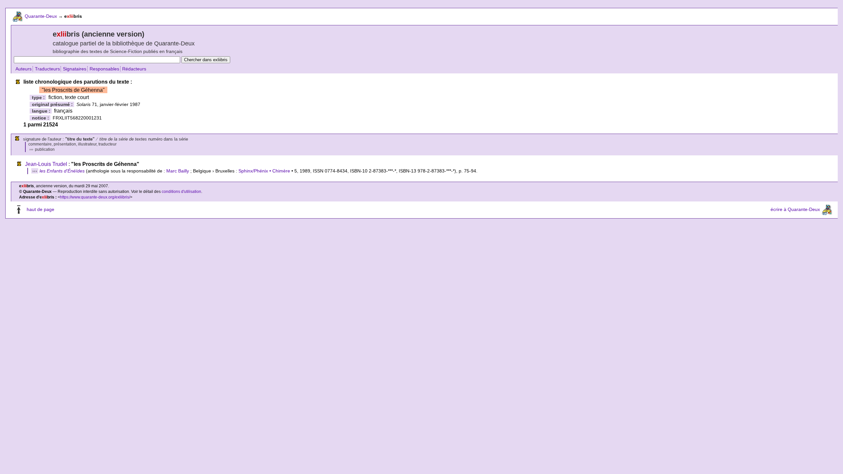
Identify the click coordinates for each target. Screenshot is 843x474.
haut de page (40, 209)
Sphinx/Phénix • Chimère (264, 170)
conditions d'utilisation (181, 191)
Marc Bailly (177, 170)
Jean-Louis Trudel (46, 164)
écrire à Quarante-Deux (795, 209)
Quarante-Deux (41, 16)
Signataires (74, 68)
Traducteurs (47, 68)
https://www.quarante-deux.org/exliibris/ (95, 197)
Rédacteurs (134, 68)
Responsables (104, 68)
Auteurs (23, 68)
